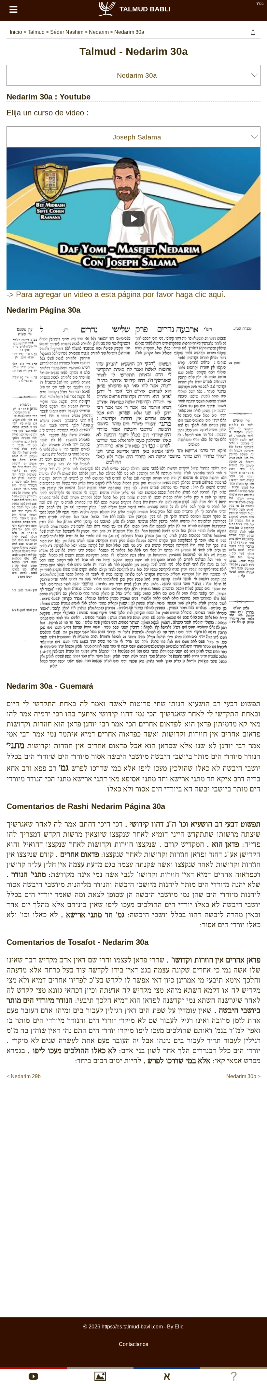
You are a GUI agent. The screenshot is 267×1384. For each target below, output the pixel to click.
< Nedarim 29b (24, 1076)
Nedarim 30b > (243, 1076)
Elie (179, 1326)
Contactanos (133, 1344)
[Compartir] (253, 32)
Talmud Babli (145, 9)
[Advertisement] (133, 1100)
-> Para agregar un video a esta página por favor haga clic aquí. (116, 294)
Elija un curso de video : (48, 112)
